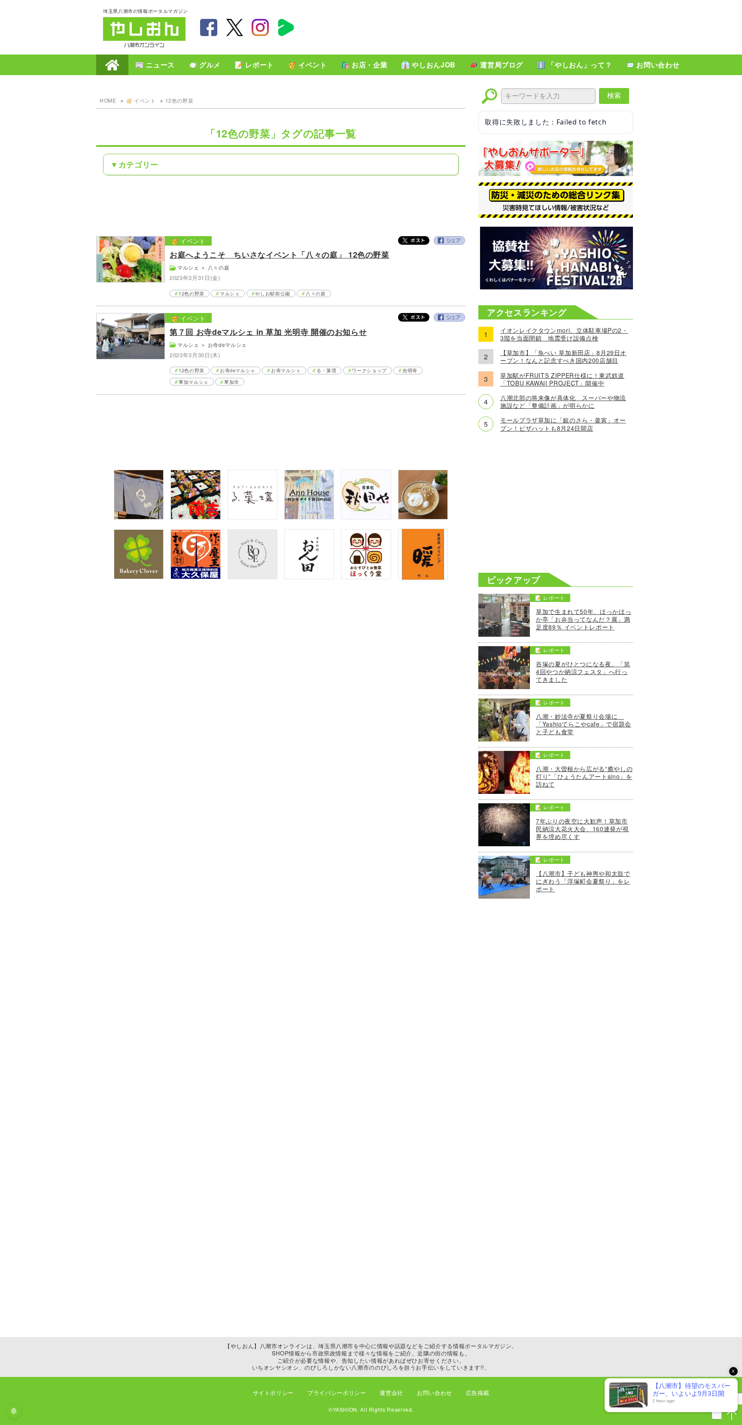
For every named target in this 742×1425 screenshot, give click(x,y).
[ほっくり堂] (366, 576)
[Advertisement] (482, 26)
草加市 (231, 381)
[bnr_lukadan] (252, 517)
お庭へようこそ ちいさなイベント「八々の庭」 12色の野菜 (279, 254)
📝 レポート (254, 65)
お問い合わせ (434, 1393)
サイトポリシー (273, 1393)
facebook (208, 27)
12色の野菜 (179, 100)
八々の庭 (219, 267)
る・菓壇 (326, 370)
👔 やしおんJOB (428, 65)
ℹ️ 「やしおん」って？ (574, 65)
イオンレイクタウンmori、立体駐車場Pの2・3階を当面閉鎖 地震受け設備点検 (564, 334)
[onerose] (252, 576)
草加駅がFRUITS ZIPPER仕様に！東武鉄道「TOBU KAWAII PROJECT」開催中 (562, 379)
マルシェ (188, 267)
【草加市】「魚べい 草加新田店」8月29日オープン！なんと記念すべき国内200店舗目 (563, 356)
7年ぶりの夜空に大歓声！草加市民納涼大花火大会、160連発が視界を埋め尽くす (582, 829)
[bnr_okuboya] (195, 576)
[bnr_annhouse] (309, 517)
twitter (234, 27)
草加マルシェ (194, 381)
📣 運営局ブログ (496, 65)
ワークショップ (369, 370)
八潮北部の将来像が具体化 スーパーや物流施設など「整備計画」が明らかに (563, 401)
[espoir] (423, 517)
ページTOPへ (731, 1414)
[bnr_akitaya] (366, 517)
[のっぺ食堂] (139, 517)
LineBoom (286, 27)
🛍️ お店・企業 (364, 65)
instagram (260, 27)
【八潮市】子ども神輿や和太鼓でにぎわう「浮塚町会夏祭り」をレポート (583, 881)
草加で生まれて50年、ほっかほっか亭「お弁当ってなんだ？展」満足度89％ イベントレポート (583, 619)
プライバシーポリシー (336, 1393)
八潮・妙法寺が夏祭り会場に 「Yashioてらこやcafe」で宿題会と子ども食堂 (583, 724)
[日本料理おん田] (309, 576)
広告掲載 (478, 1393)
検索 (614, 95)
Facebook (449, 240)
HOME (112, 65)
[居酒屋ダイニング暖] (423, 577)
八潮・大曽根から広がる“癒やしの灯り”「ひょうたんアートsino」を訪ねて (584, 776)
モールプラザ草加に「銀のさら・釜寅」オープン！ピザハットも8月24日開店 (563, 423)
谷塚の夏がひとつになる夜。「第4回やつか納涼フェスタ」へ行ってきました (583, 672)
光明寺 (409, 370)
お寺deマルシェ (227, 344)
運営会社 (391, 1393)
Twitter (414, 240)
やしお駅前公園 (272, 293)
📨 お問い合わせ (652, 65)
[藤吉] (195, 517)
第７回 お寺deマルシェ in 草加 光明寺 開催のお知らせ (268, 331)
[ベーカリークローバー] (139, 576)
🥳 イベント (307, 65)
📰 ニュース (155, 65)
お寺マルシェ (286, 370)
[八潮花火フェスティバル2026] (555, 287)
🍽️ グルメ (205, 65)
